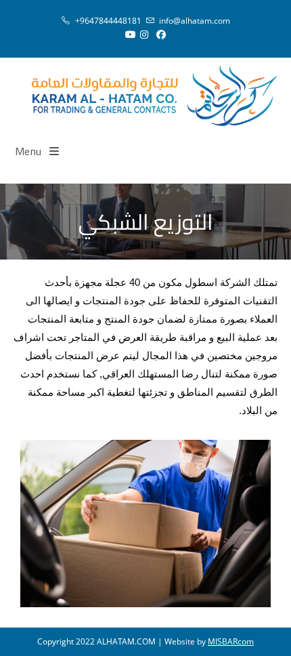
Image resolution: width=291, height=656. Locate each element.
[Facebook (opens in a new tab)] (161, 34)
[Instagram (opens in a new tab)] (144, 34)
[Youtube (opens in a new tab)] (128, 34)
